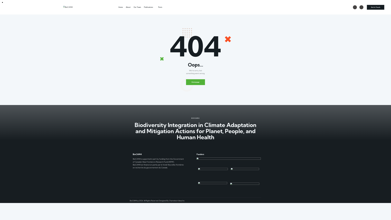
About (128, 7)
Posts (160, 7)
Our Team (137, 7)
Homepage (195, 82)
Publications (148, 7)
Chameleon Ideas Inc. (177, 201)
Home (120, 7)
